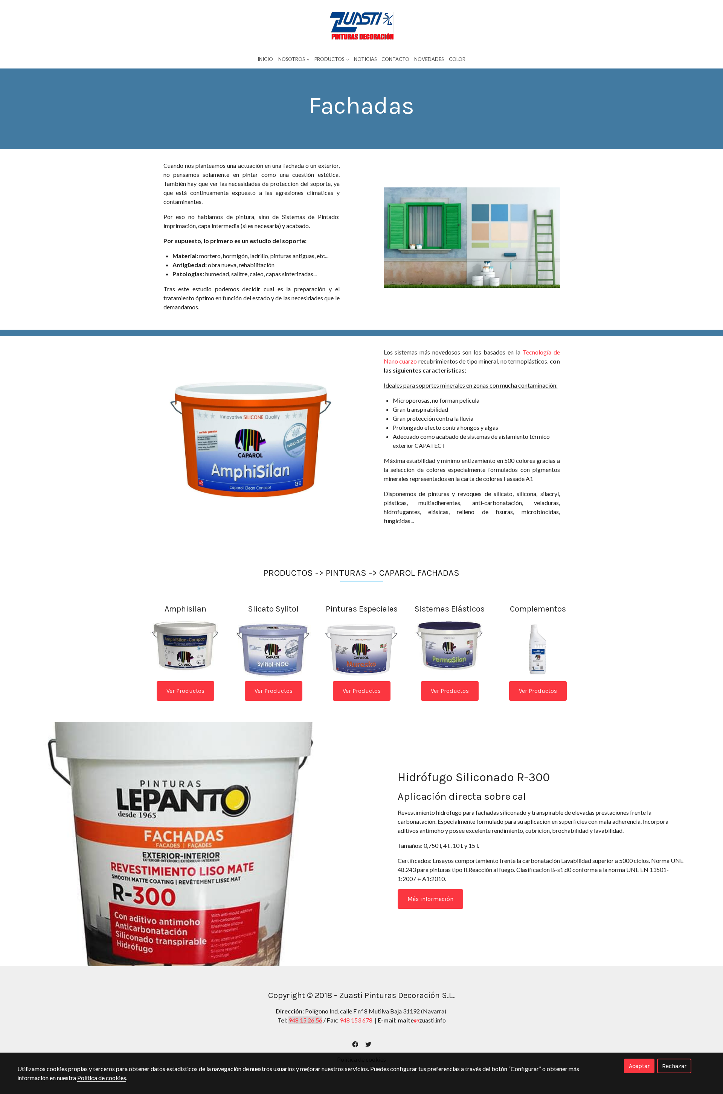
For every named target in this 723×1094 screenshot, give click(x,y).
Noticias (365, 59)
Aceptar (639, 1066)
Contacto (395, 59)
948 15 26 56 (305, 1020)
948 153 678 (356, 1020)
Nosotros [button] (291, 59)
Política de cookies (101, 1077)
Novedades (429, 59)
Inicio (265, 59)
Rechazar (674, 1066)
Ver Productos (185, 690)
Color (457, 59)
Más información (430, 898)
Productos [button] (329, 59)
